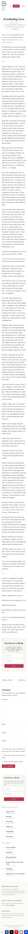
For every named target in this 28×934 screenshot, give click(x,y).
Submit (16, 6)
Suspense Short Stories (7, 903)
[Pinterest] (16, 932)
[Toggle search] (10, 6)
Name (4, 724)
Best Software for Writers (18, 893)
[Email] (21, 932)
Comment (5, 699)
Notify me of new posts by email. (13, 761)
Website (4, 741)
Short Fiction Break (4, 3)
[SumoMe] (26, 932)
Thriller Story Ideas (12, 915)
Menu (23, 6)
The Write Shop (14, 889)
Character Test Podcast (19, 891)
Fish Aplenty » (22, 680)
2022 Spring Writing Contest (14, 27)
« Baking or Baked (7, 680)
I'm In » (14, 666)
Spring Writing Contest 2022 (15, 25)
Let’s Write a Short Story (7, 891)
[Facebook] (7, 932)
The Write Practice (6, 889)
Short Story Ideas (6, 913)
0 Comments (15, 29)
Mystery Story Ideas (15, 913)
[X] (12, 932)
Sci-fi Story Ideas (9, 917)
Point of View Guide (6, 893)
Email (4, 732)
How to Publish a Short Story (8, 894)
